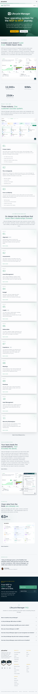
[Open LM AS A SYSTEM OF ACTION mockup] (19, 483)
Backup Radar (16, 657)
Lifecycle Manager (17, 652)
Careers (27, 668)
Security (20, 691)
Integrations (16, 661)
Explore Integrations (5, 546)
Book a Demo (13, 31)
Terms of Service (31, 691)
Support (16, 676)
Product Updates (17, 673)
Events (15, 671)
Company (28, 664)
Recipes (27, 654)
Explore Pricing (24, 31)
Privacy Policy (25, 691)
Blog (15, 668)
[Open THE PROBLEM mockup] (19, 69)
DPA (36, 691)
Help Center (16, 680)
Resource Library (17, 666)
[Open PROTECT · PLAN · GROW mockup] (19, 129)
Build (27, 652)
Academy (15, 682)
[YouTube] (5, 668)
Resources (16, 664)
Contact (27, 671)
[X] (7, 668)
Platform (28, 650)
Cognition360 (16, 659)
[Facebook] (10, 668)
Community (16, 685)
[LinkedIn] (2, 668)
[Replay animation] (33, 523)
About (27, 666)
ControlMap (16, 654)
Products (16, 650)
